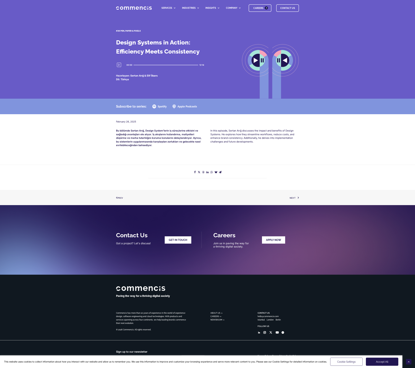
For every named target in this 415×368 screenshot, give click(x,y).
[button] (259, 332)
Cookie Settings (346, 361)
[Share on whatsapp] (212, 172)
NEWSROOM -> (217, 320)
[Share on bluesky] (216, 172)
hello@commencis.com (268, 316)
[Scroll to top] (408, 361)
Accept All (382, 361)
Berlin (278, 320)
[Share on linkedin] (207, 172)
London (270, 320)
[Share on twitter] (199, 172)
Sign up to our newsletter (131, 351)
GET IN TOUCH (178, 240)
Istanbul (261, 320)
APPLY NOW (273, 240)
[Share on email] (220, 172)
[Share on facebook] (195, 172)
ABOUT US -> (216, 313)
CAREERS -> (215, 316)
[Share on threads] (203, 172)
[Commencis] (140, 288)
